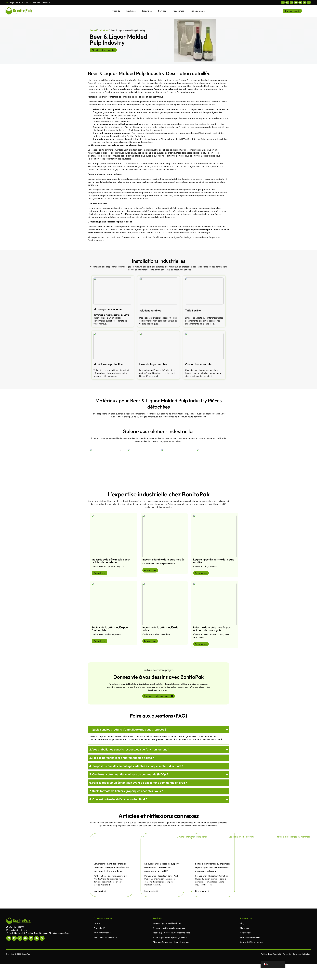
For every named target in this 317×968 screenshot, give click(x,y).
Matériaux (244, 928)
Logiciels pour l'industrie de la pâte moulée (213, 561)
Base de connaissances (250, 937)
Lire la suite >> (101, 891)
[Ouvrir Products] (121, 10)
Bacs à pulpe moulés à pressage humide (170, 937)
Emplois (97, 923)
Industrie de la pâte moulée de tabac (160, 629)
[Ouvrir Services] (168, 10)
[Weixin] (304, 2)
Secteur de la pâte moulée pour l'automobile (110, 629)
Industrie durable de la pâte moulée (163, 559)
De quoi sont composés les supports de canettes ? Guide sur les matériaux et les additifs (162, 867)
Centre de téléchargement (252, 942)
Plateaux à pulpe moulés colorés (167, 923)
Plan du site (287, 954)
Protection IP (99, 928)
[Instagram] (291, 2)
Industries (104, 30)
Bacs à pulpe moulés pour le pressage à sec (171, 932)
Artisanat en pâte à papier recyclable (169, 928)
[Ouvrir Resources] (186, 10)
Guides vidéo (245, 932)
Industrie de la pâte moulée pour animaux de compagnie (212, 629)
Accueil (93, 30)
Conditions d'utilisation (301, 954)
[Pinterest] (300, 2)
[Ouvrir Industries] (153, 10)
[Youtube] (296, 2)
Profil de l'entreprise (102, 932)
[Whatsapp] (309, 2)
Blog (242, 923)
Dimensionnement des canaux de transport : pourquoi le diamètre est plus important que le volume (111, 867)
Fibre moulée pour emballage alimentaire (171, 942)
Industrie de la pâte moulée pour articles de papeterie (111, 561)
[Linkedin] (283, 2)
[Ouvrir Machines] (137, 10)
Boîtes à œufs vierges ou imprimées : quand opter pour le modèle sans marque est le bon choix (212, 867)
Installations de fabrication (105, 937)
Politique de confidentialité (271, 954)
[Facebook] (287, 2)
